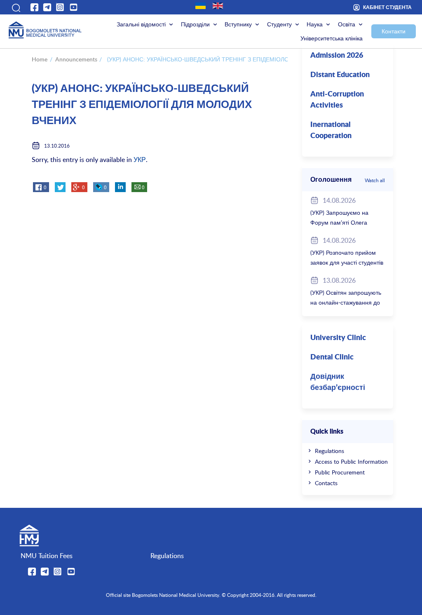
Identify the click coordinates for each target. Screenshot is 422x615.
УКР (140, 159)
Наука (315, 24)
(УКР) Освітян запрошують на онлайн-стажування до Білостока (345, 302)
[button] (15, 7)
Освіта (346, 24)
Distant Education (340, 75)
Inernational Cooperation (331, 130)
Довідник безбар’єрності (337, 382)
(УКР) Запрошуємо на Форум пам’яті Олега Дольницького (339, 222)
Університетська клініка (331, 38)
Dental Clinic (332, 357)
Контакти (394, 31)
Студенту (279, 24)
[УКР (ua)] (200, 5)
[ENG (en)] (218, 5)
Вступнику (238, 24)
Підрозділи (195, 24)
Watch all (375, 180)
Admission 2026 (336, 55)
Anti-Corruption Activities (337, 100)
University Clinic (338, 338)
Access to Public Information (351, 461)
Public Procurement (340, 472)
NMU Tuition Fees (47, 555)
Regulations (329, 451)
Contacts (326, 483)
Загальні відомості (141, 24)
